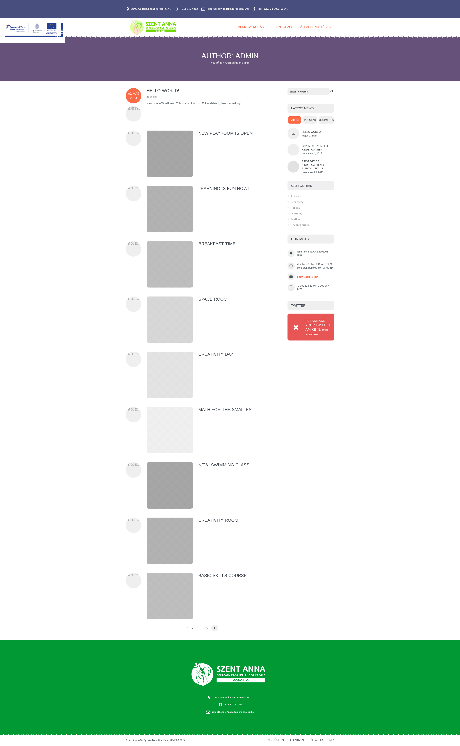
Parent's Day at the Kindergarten (315, 148)
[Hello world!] (293, 133)
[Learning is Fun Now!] (170, 209)
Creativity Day (215, 354)
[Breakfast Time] (170, 264)
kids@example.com (307, 276)
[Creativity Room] (170, 541)
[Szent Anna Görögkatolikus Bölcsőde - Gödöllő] (230, 674)
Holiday (295, 207)
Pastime (296, 219)
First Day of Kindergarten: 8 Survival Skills (313, 165)
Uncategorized (300, 224)
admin (153, 96)
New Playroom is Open (225, 133)
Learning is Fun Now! (223, 188)
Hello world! (163, 90)
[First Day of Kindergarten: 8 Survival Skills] (293, 166)
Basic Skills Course (222, 575)
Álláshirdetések (322, 739)
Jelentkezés (297, 739)
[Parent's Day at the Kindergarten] (293, 149)
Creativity (297, 201)
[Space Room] (170, 319)
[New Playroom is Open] (170, 154)
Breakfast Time (217, 243)
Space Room (212, 299)
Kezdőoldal (276, 739)
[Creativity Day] (170, 375)
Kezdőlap (216, 62)
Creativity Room (218, 520)
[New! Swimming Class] (170, 485)
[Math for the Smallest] (170, 430)
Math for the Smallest (226, 409)
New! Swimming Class (223, 464)
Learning (296, 213)
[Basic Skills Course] (170, 596)
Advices (296, 196)
